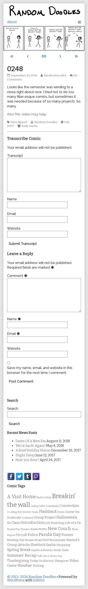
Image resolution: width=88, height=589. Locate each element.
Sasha (33, 126)
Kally (25, 126)
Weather (24, 565)
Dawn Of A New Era (31, 441)
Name (12, 199)
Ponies (67, 535)
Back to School (44, 497)
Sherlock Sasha (43, 545)
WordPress (16, 580)
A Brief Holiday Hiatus (33, 450)
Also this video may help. (27, 114)
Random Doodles (45, 122)
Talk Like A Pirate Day (49, 555)
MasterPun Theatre (18, 529)
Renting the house (20, 540)
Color (41, 506)
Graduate (14, 517)
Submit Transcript (23, 244)
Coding (34, 506)
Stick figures (18, 122)
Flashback (48, 511)
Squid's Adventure (42, 550)
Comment (18, 276)
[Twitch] (36, 476)
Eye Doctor (24, 511)
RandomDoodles (55, 75)
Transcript (15, 156)
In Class (13, 522)
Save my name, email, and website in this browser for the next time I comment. (39, 370)
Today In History (42, 561)
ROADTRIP (41, 540)
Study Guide (61, 550)
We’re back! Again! (30, 446)
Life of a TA (73, 523)
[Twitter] (19, 476)
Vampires (61, 561)
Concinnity (52, 506)
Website (14, 228)
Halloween (66, 517)
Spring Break (19, 549)
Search (12, 409)
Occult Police (27, 535)
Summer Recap (22, 555)
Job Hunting (54, 523)
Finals (34, 511)
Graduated (27, 517)
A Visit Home (21, 496)
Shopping (63, 545)
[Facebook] (11, 476)
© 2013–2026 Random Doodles (31, 577)
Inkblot (39, 580)
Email (11, 214)
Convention (69, 505)
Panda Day (50, 534)
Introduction (33, 522)
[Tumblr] (27, 476)
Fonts (61, 511)
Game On (72, 512)
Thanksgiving (18, 561)
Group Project (45, 517)
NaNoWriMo (39, 529)
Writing (38, 566)
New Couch (59, 528)
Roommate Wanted (63, 540)
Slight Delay (25, 455)
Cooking (12, 511)
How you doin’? (27, 460)
